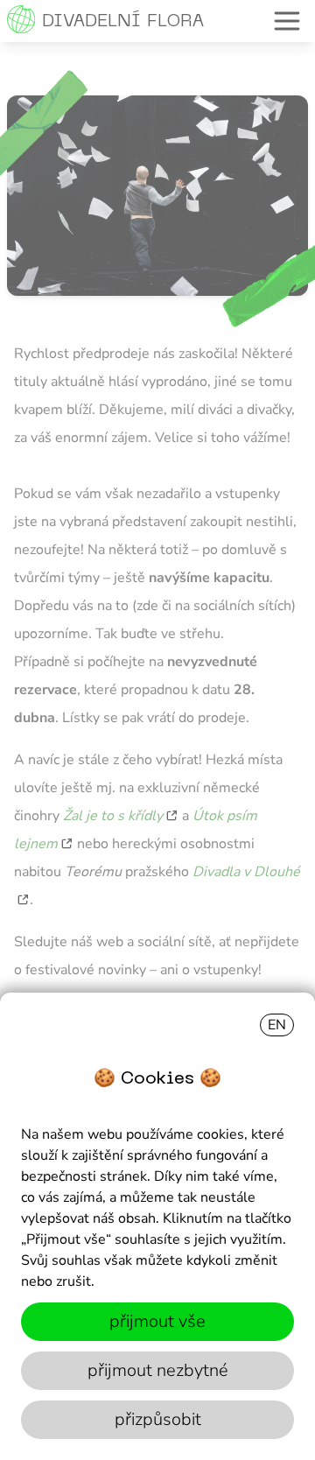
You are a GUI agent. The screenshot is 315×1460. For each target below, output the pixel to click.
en (277, 1025)
